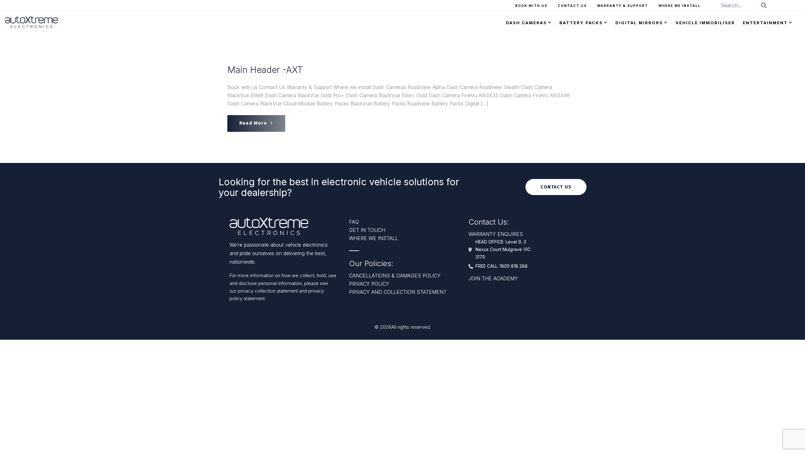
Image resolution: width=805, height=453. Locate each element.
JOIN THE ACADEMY (493, 278)
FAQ (354, 222)
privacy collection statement (268, 291)
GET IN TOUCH (367, 230)
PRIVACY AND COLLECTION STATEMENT (398, 292)
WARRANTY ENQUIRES (496, 234)
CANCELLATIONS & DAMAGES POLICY (395, 275)
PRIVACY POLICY (369, 284)
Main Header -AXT (265, 70)
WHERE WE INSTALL (373, 238)
